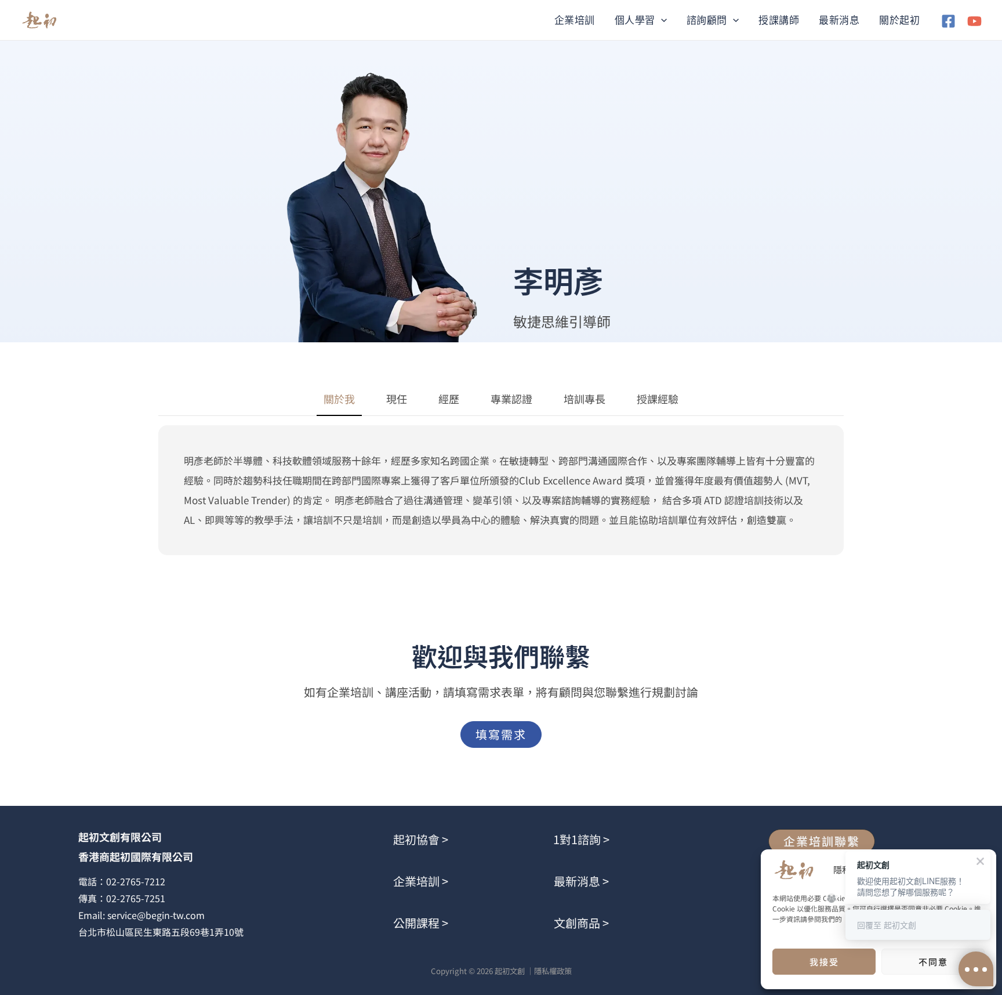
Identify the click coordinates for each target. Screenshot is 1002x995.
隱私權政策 (553, 970)
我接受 (824, 962)
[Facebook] (948, 21)
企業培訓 (574, 20)
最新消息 (839, 20)
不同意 (933, 962)
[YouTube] (974, 21)
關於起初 (899, 20)
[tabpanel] (501, 490)
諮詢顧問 (707, 20)
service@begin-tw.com (156, 915)
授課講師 (778, 20)
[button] (661, 20)
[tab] (339, 399)
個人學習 (635, 20)
